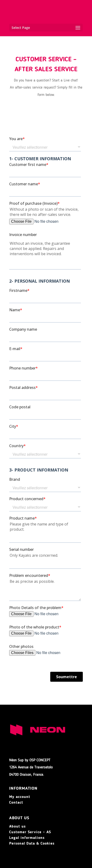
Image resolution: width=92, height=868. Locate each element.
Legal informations (27, 838)
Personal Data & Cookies (31, 844)
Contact (16, 803)
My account (19, 797)
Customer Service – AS (30, 832)
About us (17, 826)
